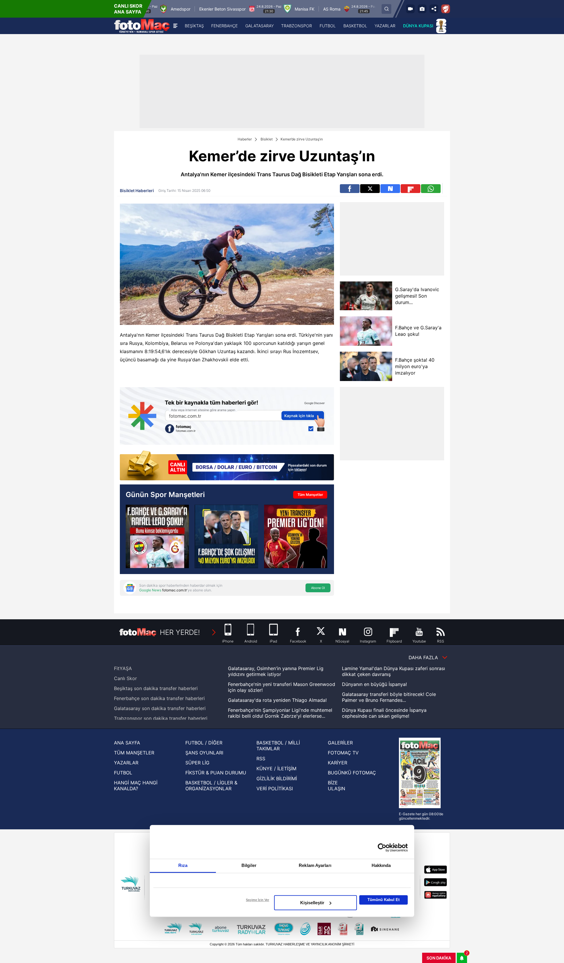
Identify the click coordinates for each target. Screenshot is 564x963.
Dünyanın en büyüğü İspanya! (374, 684)
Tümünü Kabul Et (383, 899)
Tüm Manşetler (310, 494)
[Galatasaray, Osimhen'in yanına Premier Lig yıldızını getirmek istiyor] (295, 536)
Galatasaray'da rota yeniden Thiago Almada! (277, 700)
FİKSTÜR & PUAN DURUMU (215, 773)
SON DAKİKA (439, 957)
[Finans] (227, 466)
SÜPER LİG (197, 763)
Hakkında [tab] (381, 865)
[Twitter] (370, 188)
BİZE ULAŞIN (336, 785)
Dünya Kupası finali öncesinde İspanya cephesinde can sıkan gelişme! (384, 713)
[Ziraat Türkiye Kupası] (445, 8)
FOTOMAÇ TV (343, 753)
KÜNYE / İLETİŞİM (276, 768)
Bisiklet (267, 139)
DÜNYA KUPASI (418, 25)
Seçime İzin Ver (257, 900)
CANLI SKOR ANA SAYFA (128, 9)
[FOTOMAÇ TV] (410, 8)
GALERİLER (340, 743)
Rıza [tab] (182, 865)
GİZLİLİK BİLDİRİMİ (276, 778)
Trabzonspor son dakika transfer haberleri (160, 718)
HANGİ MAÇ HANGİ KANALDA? (135, 785)
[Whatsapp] (431, 188)
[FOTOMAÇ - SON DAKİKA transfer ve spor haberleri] (142, 26)
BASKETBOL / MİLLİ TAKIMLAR (278, 745)
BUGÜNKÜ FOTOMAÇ (352, 773)
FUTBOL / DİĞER (203, 743)
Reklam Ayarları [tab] (315, 865)
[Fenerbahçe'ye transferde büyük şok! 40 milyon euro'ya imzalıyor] (226, 536)
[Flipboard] (410, 188)
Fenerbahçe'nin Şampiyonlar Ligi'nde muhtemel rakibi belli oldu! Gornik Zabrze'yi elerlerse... (280, 713)
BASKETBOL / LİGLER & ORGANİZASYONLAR (211, 785)
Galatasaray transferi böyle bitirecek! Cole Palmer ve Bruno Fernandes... (389, 697)
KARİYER (337, 763)
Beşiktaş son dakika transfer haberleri (156, 688)
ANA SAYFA (127, 743)
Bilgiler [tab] (248, 865)
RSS (260, 758)
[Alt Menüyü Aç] (175, 26)
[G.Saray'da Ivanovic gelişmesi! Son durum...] (366, 296)
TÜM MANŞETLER (134, 753)
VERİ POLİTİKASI (274, 788)
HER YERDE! (180, 632)
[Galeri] (422, 8)
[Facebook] (350, 188)
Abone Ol (318, 588)
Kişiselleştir (312, 902)
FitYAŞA (123, 668)
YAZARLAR (126, 763)
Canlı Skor (125, 678)
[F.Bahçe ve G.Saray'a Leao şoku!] (366, 331)
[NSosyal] (390, 188)
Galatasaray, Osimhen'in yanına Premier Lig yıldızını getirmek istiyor (275, 671)
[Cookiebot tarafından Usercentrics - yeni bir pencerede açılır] (382, 847)
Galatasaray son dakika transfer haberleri (160, 708)
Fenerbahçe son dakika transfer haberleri (159, 698)
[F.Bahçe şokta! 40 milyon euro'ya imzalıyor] (366, 366)
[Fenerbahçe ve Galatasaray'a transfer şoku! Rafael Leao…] (157, 536)
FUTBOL (123, 773)
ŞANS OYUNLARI (204, 753)
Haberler (245, 139)
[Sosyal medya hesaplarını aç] (433, 8)
